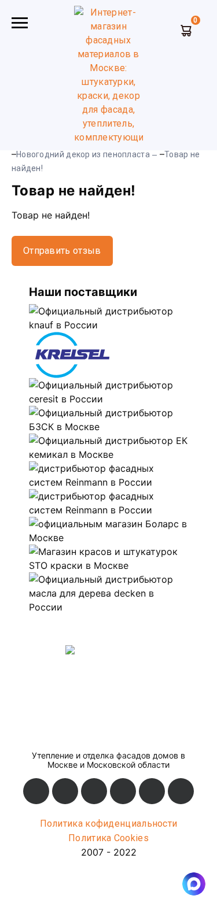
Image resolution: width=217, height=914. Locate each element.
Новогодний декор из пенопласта (83, 154)
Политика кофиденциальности (109, 823)
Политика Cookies (108, 837)
